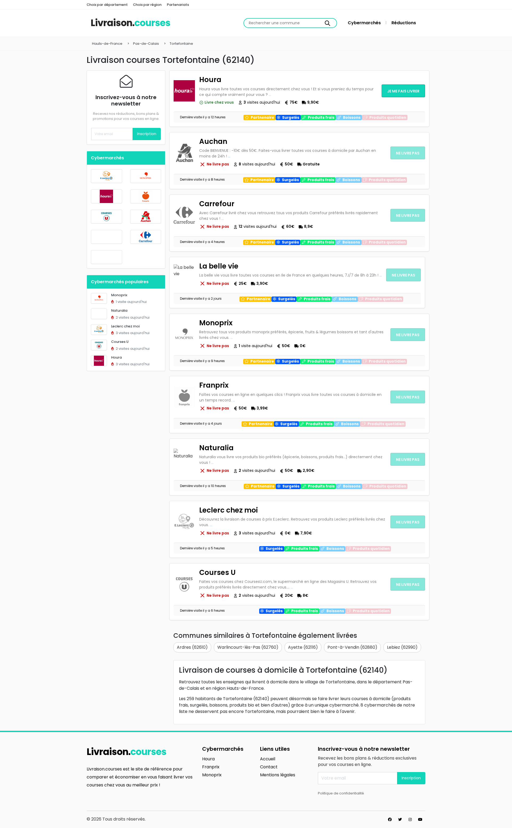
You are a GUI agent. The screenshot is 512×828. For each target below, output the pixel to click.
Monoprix (119, 295)
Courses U (120, 341)
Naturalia (119, 310)
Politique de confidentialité (341, 793)
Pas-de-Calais (146, 43)
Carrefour (216, 204)
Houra (116, 357)
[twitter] (400, 819)
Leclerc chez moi (125, 326)
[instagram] (410, 819)
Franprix (214, 385)
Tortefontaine (181, 43)
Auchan (213, 141)
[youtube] (420, 819)
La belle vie (218, 266)
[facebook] (390, 819)
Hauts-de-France (107, 43)
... (270, 94)
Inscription (146, 133)
